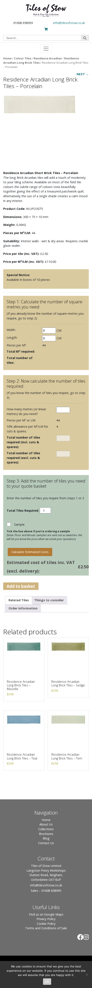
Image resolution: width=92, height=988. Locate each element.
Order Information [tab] (23, 608)
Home (7, 58)
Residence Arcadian (48, 58)
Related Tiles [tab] (19, 600)
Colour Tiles (22, 58)
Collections (46, 829)
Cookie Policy (46, 924)
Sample (19, 524)
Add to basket (21, 586)
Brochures (46, 834)
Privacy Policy (46, 919)
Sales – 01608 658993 (46, 891)
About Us (46, 824)
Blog (46, 838)
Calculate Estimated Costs (30, 552)
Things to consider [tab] (49, 600)
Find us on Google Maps (46, 914)
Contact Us (46, 843)
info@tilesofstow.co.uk (69, 23)
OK (47, 981)
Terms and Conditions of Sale (46, 928)
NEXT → (83, 74)
